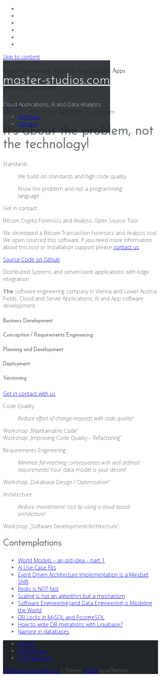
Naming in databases (43, 631)
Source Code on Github (31, 259)
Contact (27, 123)
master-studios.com (56, 80)
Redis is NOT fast (38, 588)
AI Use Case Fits (37, 567)
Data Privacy (32, 651)
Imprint (26, 643)
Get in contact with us (29, 393)
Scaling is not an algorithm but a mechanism (71, 595)
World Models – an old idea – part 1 (61, 560)
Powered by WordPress (31, 670)
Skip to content (21, 56)
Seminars (29, 116)
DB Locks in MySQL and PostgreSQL (61, 617)
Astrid (91, 670)
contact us (126, 247)
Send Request (35, 658)
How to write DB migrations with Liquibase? (70, 624)
